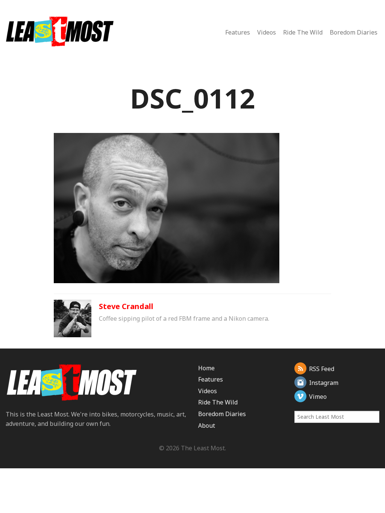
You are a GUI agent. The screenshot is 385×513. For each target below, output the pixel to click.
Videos (266, 32)
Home (206, 368)
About (206, 425)
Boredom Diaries (353, 32)
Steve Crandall (126, 306)
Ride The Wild (303, 32)
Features (237, 32)
